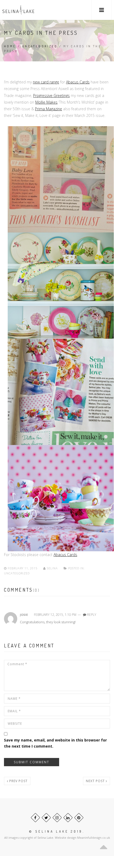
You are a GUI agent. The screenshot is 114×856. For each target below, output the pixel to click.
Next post (96, 781)
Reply (91, 614)
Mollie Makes (46, 102)
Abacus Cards (78, 81)
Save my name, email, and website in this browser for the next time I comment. (55, 743)
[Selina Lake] (18, 10)
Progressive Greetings (51, 95)
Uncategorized (40, 46)
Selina (52, 568)
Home (10, 46)
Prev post (18, 781)
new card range (46, 81)
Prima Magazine (48, 108)
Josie (24, 615)
